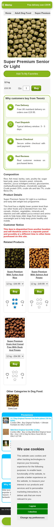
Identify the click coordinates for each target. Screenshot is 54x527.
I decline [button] (32, 511)
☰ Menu (7, 4)
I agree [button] (32, 506)
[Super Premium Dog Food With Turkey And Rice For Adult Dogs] (15, 267)
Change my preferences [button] (32, 517)
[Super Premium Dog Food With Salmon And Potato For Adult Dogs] (39, 267)
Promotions (27, 415)
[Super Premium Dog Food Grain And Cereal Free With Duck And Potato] (15, 337)
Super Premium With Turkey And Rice (14, 274)
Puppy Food (12, 408)
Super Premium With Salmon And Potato (39, 274)
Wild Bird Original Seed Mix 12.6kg (24, 430)
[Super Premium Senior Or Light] (27, 38)
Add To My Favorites (27, 73)
